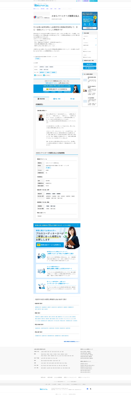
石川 (52, 358)
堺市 (47, 362)
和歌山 (65, 362)
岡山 (42, 365)
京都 (50, 362)
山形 (60, 351)
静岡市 (51, 360)
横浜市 (45, 355)
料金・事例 (57, 98)
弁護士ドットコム (58, 394)
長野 (44, 358)
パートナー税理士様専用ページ (59, 381)
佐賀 (51, 367)
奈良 (63, 362)
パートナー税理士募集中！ (72, 381)
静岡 (48, 360)
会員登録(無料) (86, 0)
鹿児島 (66, 367)
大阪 (42, 362)
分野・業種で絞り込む (89, 67)
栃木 (70, 355)
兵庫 (55, 362)
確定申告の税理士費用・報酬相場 (87, 358)
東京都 (42, 354)
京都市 (52, 362)
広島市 (50, 365)
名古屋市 (45, 360)
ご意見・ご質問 (47, 384)
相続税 (48, 72)
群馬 (72, 355)
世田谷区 (62, 354)
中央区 (55, 8)
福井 (56, 358)
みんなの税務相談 (58, 377)
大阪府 (47, 8)
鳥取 (53, 365)
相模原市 (52, 355)
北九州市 (48, 367)
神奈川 (42, 355)
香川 (62, 365)
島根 (55, 365)
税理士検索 (42, 8)
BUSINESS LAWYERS (72, 394)
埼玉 (55, 355)
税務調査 (53, 72)
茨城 (68, 355)
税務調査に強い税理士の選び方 (86, 367)
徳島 (59, 365)
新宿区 (48, 354)
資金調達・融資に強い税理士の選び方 (87, 365)
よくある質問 (54, 384)
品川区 (66, 354)
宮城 (53, 351)
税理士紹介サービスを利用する (49, 245)
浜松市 (54, 360)
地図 (38, 58)
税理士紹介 (43, 377)
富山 (54, 358)
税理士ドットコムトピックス (70, 377)
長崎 (54, 367)
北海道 (42, 351)
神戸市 (58, 362)
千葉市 (65, 355)
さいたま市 (59, 355)
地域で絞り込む (90, 64)
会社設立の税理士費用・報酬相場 (87, 354)
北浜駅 (59, 8)
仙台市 (55, 351)
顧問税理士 (42, 72)
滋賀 (61, 362)
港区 (45, 354)
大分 (61, 367)
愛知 (42, 360)
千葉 (63, 355)
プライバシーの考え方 (66, 384)
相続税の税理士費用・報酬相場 (86, 356)
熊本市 (59, 367)
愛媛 (64, 365)
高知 (66, 365)
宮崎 (64, 367)
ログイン (79, 0)
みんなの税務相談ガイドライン (76, 384)
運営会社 (84, 384)
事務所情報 (42, 98)
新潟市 (49, 358)
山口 (57, 365)
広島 (47, 365)
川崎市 (49, 355)
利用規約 (59, 384)
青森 (48, 351)
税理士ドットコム (36, 8)
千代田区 (55, 354)
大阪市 (51, 8)
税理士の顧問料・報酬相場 (85, 351)
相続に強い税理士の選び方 (85, 370)
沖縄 (69, 367)
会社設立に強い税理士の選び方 (86, 368)
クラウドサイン (65, 394)
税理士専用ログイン (93, 0)
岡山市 (44, 365)
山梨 (42, 358)
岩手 (50, 351)
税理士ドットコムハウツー (84, 377)
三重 (59, 360)
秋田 (58, 351)
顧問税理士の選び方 (84, 363)
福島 (63, 351)
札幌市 (45, 351)
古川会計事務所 (91, 97)
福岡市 (44, 367)
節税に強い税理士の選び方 (85, 372)
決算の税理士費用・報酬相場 (86, 353)
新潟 (46, 358)
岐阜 (57, 360)
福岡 (42, 367)
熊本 (56, 367)
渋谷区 (51, 354)
